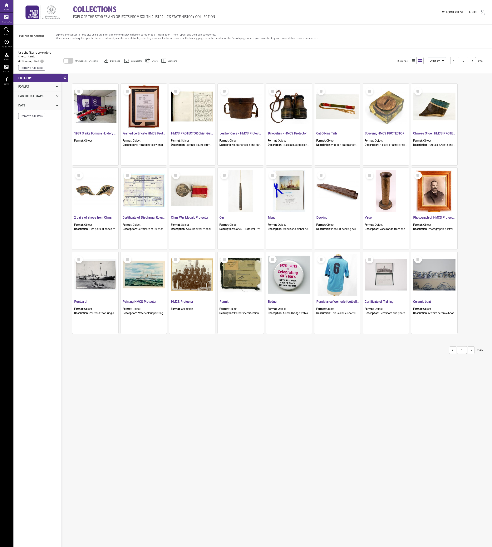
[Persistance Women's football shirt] (337, 275)
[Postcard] (95, 275)
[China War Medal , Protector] (192, 191)
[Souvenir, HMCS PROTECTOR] (386, 106)
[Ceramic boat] (434, 275)
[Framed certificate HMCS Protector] (144, 106)
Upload (6, 71)
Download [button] (111, 61)
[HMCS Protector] (192, 275)
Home (6, 9)
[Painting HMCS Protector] (144, 275)
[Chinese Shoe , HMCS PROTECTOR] (434, 106)
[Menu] (289, 191)
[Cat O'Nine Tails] (337, 106)
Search (6, 34)
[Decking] (337, 191)
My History (7, 47)
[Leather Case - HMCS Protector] (240, 106)
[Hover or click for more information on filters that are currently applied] (42, 61)
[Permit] (240, 275)
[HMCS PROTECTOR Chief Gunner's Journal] (192, 106)
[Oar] (240, 191)
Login (6, 59)
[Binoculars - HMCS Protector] (289, 106)
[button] (133, 60)
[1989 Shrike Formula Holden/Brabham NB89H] (95, 106)
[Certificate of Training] (386, 275)
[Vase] (386, 191)
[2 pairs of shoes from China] (95, 191)
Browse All (7, 22)
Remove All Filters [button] (32, 67)
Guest (459, 12)
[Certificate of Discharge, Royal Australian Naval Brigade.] (144, 191)
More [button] (6, 84)
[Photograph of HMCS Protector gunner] (434, 191)
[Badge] (289, 275)
